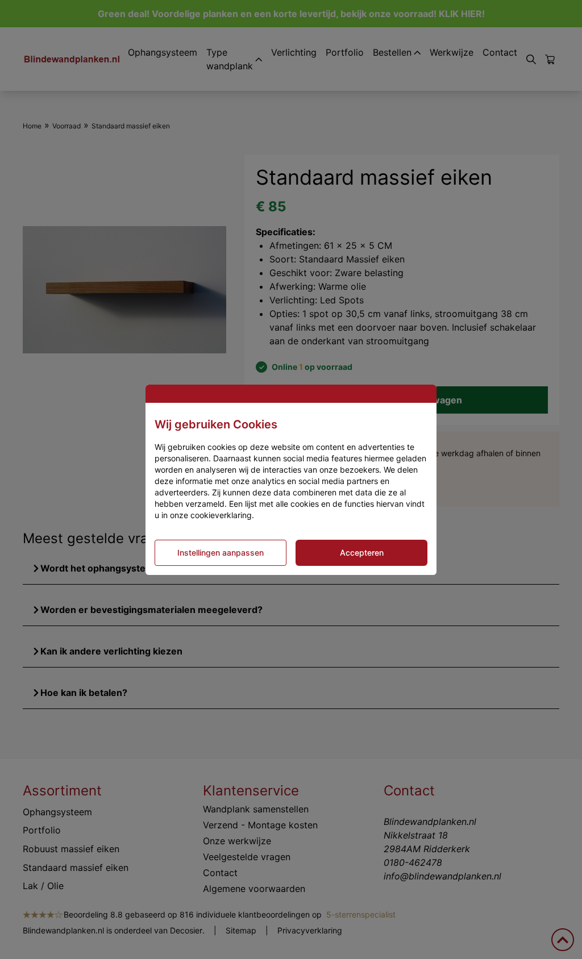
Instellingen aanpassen (220, 552)
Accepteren (362, 552)
